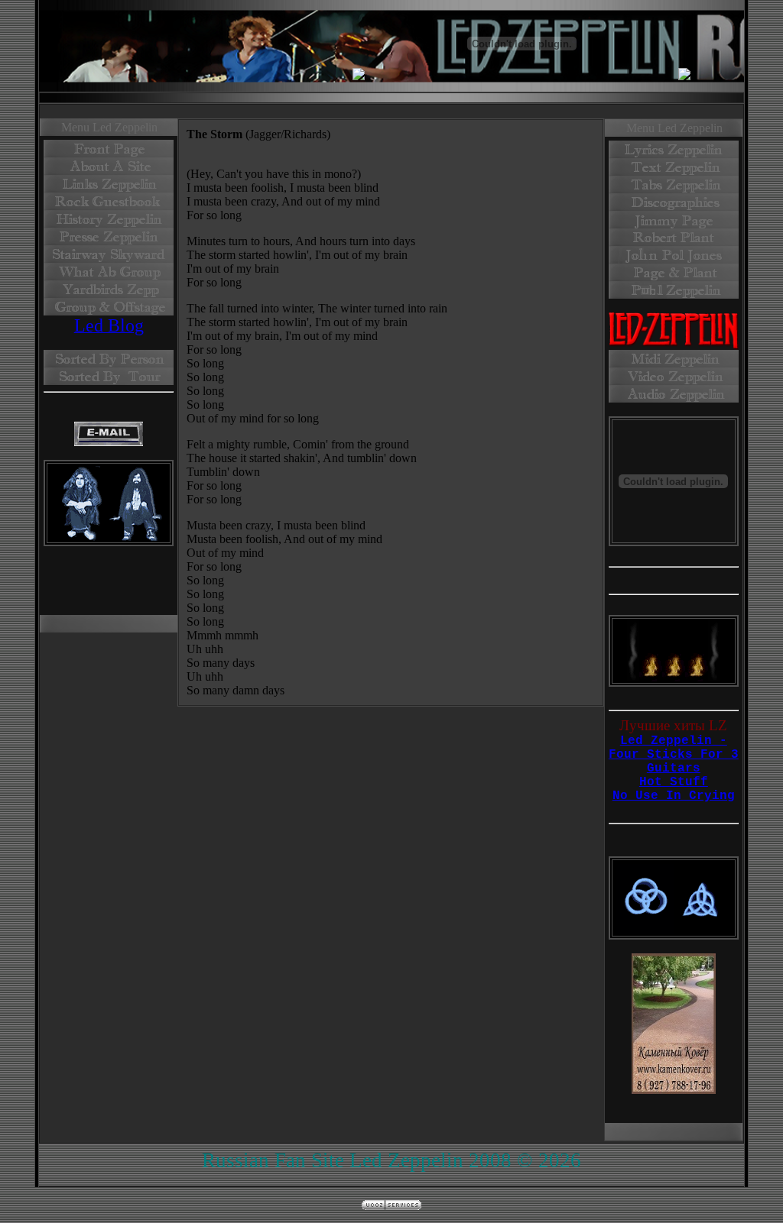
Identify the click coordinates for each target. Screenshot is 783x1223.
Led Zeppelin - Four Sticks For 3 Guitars (674, 754)
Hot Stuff (673, 782)
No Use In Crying (673, 796)
